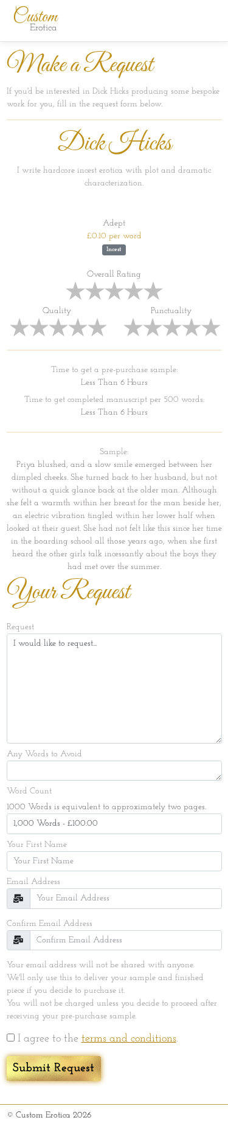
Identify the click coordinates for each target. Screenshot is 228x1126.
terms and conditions (128, 1039)
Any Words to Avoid (44, 754)
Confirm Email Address (49, 923)
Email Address (33, 881)
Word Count (29, 791)
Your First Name (37, 844)
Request (20, 627)
